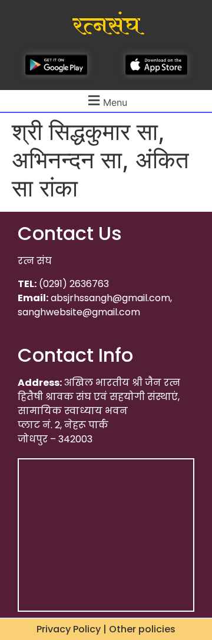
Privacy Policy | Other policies (106, 629)
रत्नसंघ (106, 25)
